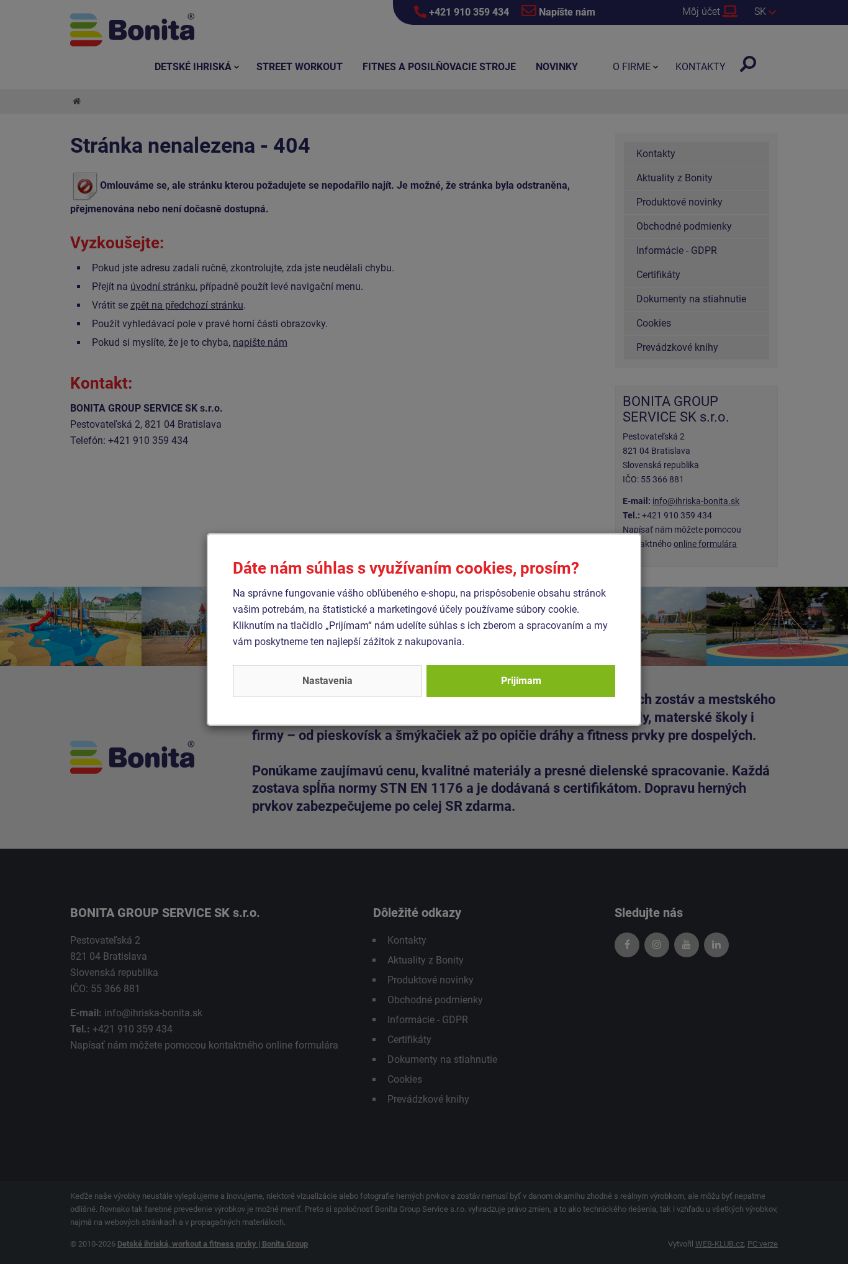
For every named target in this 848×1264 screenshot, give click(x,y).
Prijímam (521, 681)
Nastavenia (327, 681)
